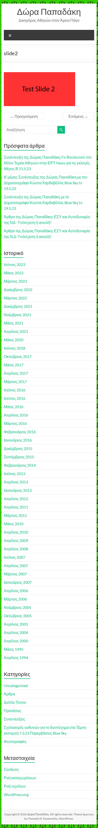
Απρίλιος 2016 (16, 415)
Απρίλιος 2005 (16, 624)
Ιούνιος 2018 (14, 348)
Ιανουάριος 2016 (18, 440)
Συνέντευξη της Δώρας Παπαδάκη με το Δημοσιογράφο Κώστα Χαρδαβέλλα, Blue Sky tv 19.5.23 (43, 203)
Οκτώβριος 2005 (18, 615)
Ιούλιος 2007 (14, 557)
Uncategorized (16, 685)
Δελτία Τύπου (15, 702)
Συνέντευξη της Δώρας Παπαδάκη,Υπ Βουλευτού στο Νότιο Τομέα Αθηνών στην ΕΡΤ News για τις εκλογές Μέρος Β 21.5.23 (48, 163)
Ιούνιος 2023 (14, 264)
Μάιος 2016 (13, 406)
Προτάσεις (12, 710)
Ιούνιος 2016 (14, 398)
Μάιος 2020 (13, 339)
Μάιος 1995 (13, 649)
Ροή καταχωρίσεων (20, 777)
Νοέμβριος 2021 (17, 314)
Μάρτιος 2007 (15, 574)
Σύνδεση (11, 769)
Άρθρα (9, 694)
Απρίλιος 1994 (16, 657)
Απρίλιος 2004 (16, 632)
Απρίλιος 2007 (16, 565)
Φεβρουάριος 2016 (20, 431)
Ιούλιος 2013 (14, 473)
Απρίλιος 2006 (16, 590)
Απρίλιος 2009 (16, 540)
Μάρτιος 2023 (15, 281)
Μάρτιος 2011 (15, 515)
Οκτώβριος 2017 (18, 356)
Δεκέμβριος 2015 (18, 448)
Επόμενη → (78, 116)
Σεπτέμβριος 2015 (19, 457)
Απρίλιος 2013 (16, 482)
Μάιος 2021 (13, 323)
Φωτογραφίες (15, 741)
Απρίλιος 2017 (16, 373)
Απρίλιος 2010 (16, 532)
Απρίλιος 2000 (16, 641)
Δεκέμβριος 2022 (18, 289)
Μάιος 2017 (13, 365)
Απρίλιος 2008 (16, 549)
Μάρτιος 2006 (15, 599)
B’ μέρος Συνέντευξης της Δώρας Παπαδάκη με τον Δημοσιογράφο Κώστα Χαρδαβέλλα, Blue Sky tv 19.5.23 (45, 183)
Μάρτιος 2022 (15, 298)
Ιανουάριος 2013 (18, 490)
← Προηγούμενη (24, 116)
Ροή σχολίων (15, 786)
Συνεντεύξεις (14, 719)
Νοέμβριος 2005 (17, 607)
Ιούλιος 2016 (14, 390)
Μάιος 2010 (13, 523)
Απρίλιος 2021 (16, 331)
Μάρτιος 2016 (15, 423)
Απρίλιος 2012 (16, 498)
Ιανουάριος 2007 (18, 582)
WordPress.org (16, 794)
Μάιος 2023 (13, 273)
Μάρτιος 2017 (15, 381)
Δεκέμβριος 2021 (18, 306)
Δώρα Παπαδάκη (49, 11)
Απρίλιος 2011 (16, 507)
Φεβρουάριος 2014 (20, 465)
